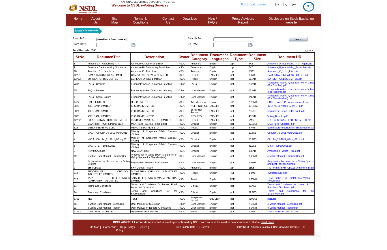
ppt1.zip (271, 198)
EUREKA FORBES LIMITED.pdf (284, 78)
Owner (183, 57)
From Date (79, 44)
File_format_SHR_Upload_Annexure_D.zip (290, 167)
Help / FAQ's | (128, 227)
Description (154, 57)
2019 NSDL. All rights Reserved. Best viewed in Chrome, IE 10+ (272, 227)
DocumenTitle (108, 57)
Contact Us (168, 20)
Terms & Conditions (140, 20)
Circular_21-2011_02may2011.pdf (285, 139)
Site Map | (95, 227)
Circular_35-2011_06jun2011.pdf (284, 132)
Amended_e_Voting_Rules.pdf (283, 151)
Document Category (199, 57)
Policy (119, 230)
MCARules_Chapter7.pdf (281, 123)
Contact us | (110, 227)
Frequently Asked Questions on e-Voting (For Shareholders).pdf (290, 97)
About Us (95, 20)
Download (190, 18)
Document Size (257, 57)
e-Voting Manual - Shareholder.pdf (285, 156)
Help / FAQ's (212, 20)
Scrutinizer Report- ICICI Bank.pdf (286, 111)
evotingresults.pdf (277, 172)
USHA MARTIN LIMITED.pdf (282, 211)
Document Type (238, 57)
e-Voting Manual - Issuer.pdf (282, 207)
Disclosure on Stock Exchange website (291, 20)
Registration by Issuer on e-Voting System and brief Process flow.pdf (290, 162)
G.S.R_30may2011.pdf (279, 145)
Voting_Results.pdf (277, 116)
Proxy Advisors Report (243, 20)
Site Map (114, 20)
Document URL (290, 57)
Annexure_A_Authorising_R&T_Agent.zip (289, 63)
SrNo (80, 57)
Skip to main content (254, 4)
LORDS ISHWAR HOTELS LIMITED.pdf (289, 120)
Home (77, 18)
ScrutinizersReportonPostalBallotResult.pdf (290, 127)
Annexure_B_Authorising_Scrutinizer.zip (289, 67)
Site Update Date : (193, 227)
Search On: (80, 38)
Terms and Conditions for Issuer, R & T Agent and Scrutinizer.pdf (290, 185)
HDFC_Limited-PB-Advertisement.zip (287, 102)
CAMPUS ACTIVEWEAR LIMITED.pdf (287, 75)
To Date (193, 44)
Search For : (195, 38)
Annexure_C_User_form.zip (282, 71)
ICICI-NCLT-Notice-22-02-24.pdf (285, 106)
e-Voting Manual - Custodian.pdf (284, 204)
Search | (144, 227)
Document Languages (219, 57)
